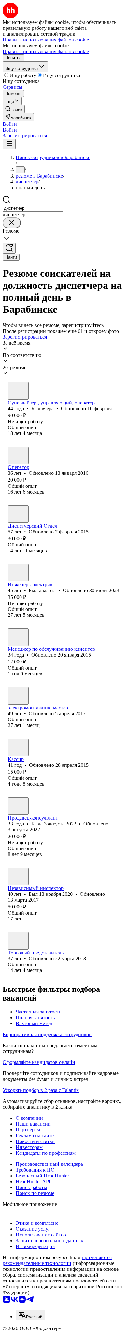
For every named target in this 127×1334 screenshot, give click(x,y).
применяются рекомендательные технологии (57, 1260)
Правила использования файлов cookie (46, 51)
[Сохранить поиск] (9, 248)
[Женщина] (18, 455)
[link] (14, 109)
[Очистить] (12, 222)
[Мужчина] (18, 391)
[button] (10, 124)
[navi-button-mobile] (9, 144)
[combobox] (33, 208)
